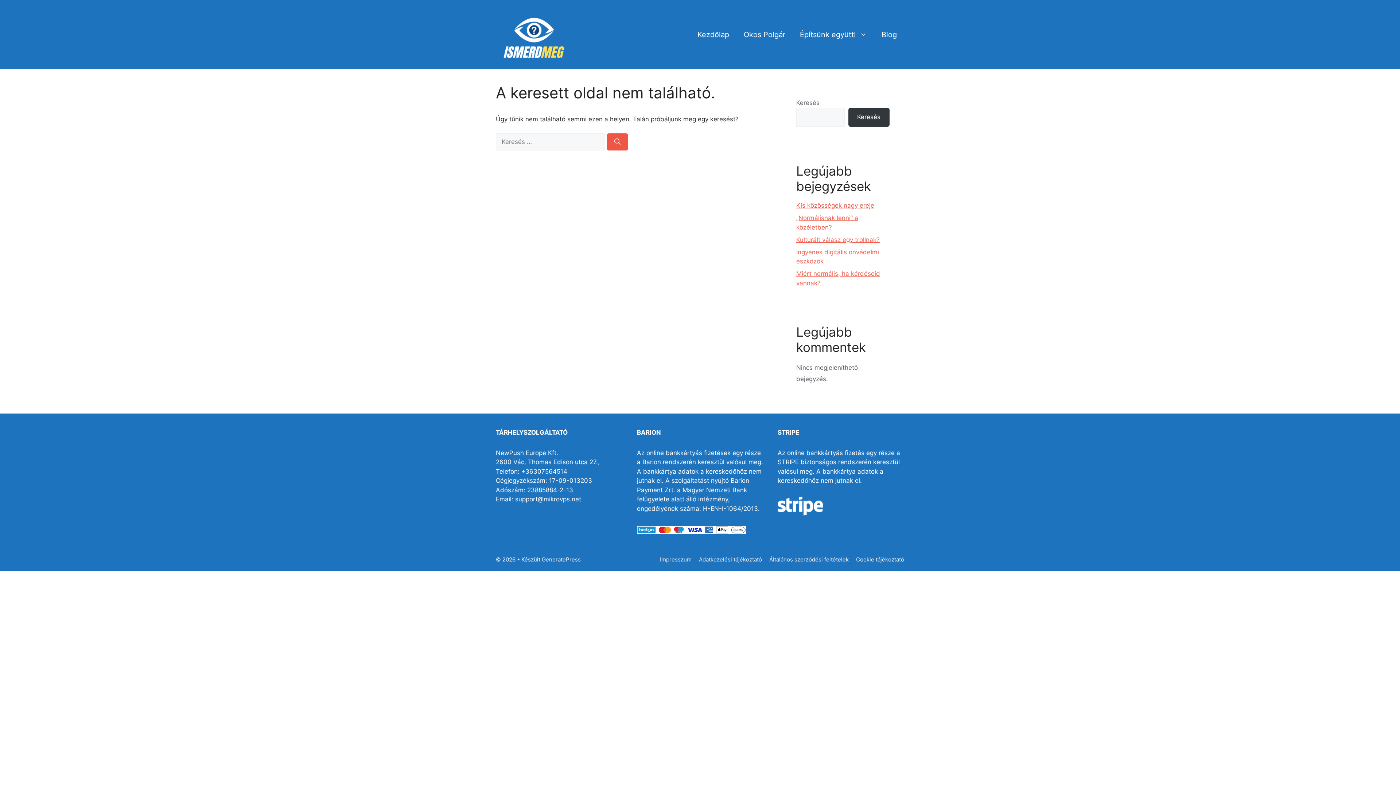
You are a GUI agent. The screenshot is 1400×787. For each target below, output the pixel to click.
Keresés (808, 102)
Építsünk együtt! (828, 34)
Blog (889, 34)
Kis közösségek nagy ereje (835, 205)
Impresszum (676, 559)
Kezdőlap (713, 34)
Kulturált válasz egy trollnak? (838, 239)
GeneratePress (561, 559)
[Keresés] (617, 142)
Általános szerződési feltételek (809, 559)
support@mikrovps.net (548, 499)
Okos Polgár (764, 34)
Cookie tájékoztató (880, 559)
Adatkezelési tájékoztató (730, 559)
